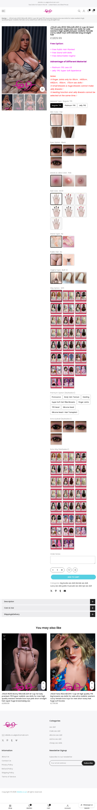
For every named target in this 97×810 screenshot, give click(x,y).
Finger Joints (84, 402)
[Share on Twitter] (51, 591)
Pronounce (56, 397)
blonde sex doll (82, 583)
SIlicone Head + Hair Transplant (64, 412)
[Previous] (6, 60)
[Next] (42, 60)
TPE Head (55, 407)
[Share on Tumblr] (60, 591)
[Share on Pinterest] (56, 591)
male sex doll (54, 731)
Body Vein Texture (71, 397)
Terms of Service (9, 776)
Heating (86, 397)
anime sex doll (55, 739)
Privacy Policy (7, 765)
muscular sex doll (74, 586)
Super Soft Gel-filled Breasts (63, 402)
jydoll (64, 586)
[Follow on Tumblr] (12, 740)
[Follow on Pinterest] (7, 740)
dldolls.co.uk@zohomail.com (48, 2)
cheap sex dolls (55, 743)
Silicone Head (68, 407)
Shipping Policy (8, 772)
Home (4, 18)
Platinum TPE (70, 105)
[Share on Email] (65, 591)
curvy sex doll (55, 586)
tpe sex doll (87, 586)
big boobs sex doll (67, 583)
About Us (5, 757)
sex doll (52, 727)
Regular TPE (56, 105)
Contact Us (6, 761)
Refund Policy (7, 769)
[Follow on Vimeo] (16, 740)
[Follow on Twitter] (3, 740)
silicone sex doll (55, 735)
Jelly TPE (82, 105)
